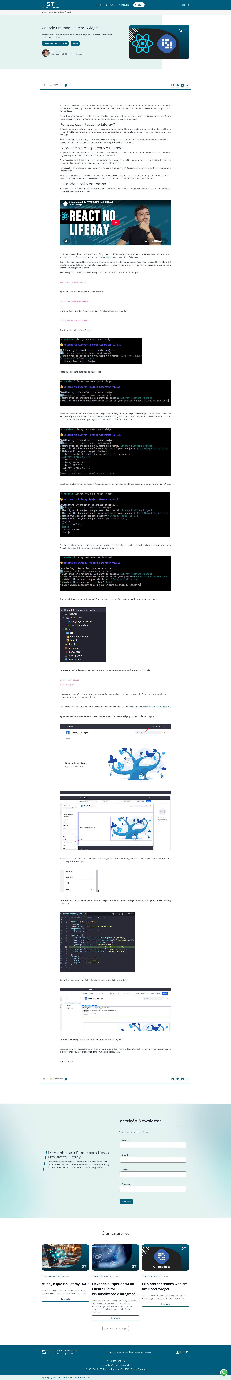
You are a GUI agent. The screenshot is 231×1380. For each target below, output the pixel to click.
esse (108, 257)
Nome (125, 1140)
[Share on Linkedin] (182, 85)
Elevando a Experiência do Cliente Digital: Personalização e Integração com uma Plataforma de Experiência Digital (114, 1288)
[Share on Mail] (173, 85)
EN (183, 4)
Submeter (126, 1201)
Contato (139, 4)
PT (188, 4)
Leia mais (65, 1299)
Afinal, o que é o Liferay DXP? (65, 1283)
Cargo (125, 1169)
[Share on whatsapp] (178, 85)
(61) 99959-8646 (117, 1361)
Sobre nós (111, 4)
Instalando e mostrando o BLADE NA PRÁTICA (150, 706)
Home (99, 4)
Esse (78, 257)
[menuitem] (109, 1352)
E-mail (125, 1155)
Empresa (126, 1184)
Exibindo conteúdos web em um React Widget (164, 1286)
